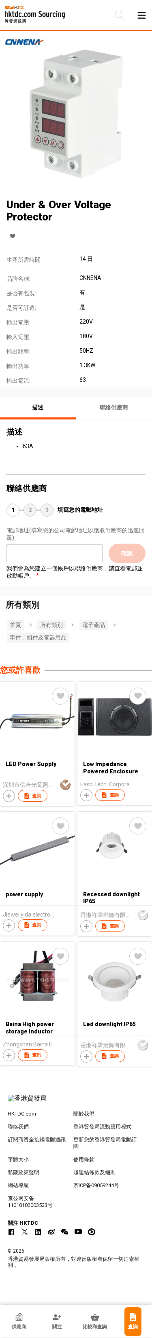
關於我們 (83, 1114)
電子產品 (93, 625)
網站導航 (18, 1185)
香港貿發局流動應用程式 (102, 1127)
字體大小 (18, 1159)
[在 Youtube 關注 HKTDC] (78, 1231)
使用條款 (83, 1159)
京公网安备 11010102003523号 (30, 1201)
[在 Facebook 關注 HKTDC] (11, 1231)
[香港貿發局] (76, 1102)
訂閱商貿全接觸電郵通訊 (37, 1140)
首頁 (15, 625)
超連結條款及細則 (94, 1172)
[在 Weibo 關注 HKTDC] (51, 1231)
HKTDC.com (22, 1114)
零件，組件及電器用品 (38, 637)
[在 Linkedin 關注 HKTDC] (38, 1231)
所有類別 (51, 625)
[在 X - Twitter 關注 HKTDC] (24, 1231)
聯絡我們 (18, 1127)
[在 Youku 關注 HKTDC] (91, 1231)
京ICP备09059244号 (96, 1185)
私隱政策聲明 (23, 1172)
